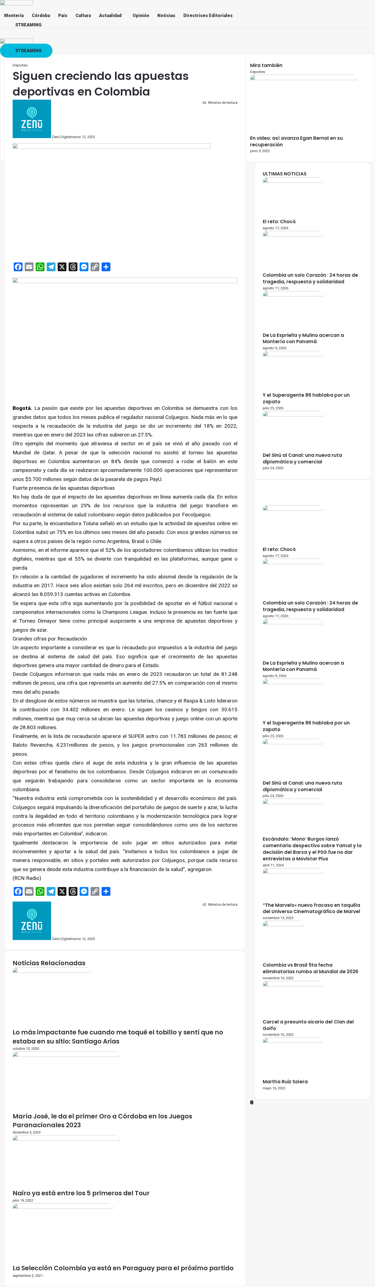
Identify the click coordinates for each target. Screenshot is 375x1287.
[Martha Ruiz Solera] (292, 1042)
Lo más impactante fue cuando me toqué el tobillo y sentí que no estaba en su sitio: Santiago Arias (118, 1036)
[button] (111, 15)
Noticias (166, 15)
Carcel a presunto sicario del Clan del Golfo (308, 1025)
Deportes (20, 65)
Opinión (141, 15)
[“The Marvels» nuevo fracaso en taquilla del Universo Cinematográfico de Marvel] (293, 872)
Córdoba (41, 15)
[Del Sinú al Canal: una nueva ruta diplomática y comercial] (293, 415)
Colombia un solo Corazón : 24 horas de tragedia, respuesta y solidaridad (310, 278)
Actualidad (110, 15)
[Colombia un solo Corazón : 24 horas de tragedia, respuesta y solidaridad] (293, 235)
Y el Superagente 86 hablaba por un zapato (306, 398)
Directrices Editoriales (208, 15)
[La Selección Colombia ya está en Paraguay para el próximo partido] (63, 1207)
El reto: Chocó (279, 221)
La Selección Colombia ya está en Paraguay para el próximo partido (123, 1268)
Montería (14, 15)
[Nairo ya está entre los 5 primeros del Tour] (66, 1139)
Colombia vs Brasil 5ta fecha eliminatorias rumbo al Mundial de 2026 (310, 968)
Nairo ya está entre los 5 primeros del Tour (81, 1193)
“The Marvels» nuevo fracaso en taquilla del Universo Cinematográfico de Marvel (311, 908)
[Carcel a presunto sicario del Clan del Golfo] (293, 985)
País (62, 15)
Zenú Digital (61, 137)
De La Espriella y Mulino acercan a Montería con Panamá (303, 338)
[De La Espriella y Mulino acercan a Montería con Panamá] (293, 295)
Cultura (83, 15)
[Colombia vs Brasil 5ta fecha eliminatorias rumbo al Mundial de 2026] (283, 925)
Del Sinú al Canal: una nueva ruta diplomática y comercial (302, 458)
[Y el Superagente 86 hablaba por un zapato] (293, 355)
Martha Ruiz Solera (285, 1081)
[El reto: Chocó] (293, 182)
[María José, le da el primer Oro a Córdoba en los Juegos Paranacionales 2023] (66, 1056)
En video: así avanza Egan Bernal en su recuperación (296, 141)
